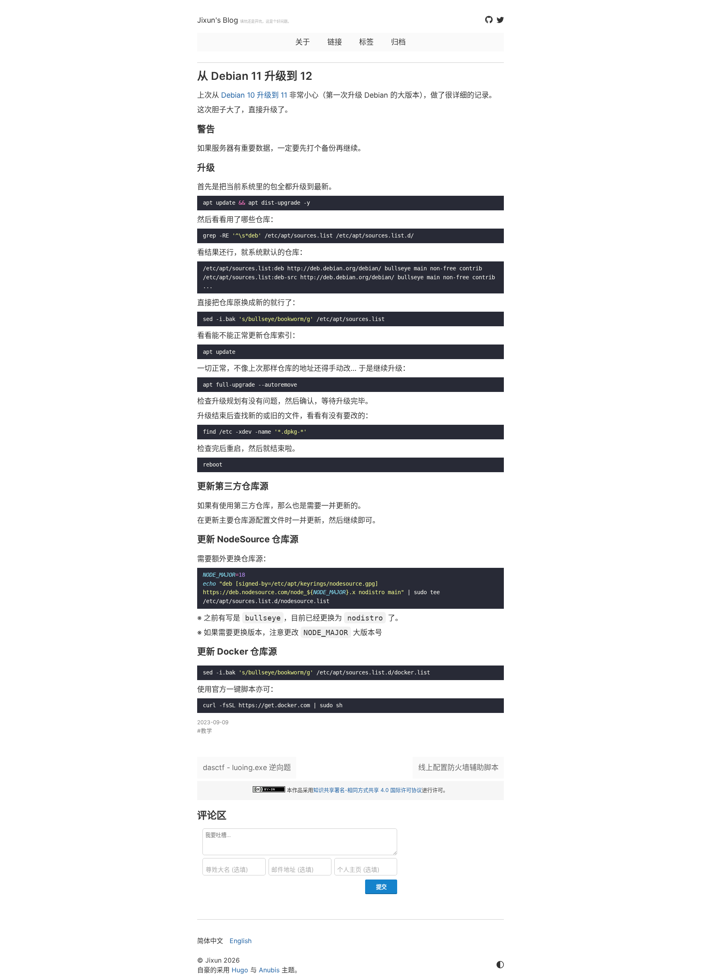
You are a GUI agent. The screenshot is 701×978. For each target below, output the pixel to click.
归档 (398, 42)
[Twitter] (500, 20)
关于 (302, 42)
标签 (366, 42)
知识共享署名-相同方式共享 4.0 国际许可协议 (367, 790)
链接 (334, 42)
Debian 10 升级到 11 (254, 95)
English (241, 941)
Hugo (240, 970)
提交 (381, 887)
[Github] (488, 20)
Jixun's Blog (217, 20)
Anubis (269, 970)
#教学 (204, 731)
